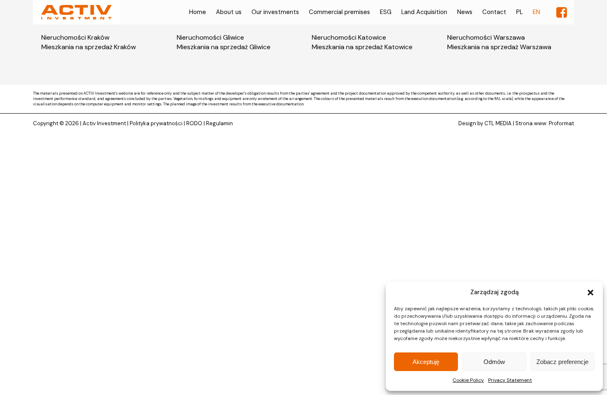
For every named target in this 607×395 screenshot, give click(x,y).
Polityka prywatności (156, 123)
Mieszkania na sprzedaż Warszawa (499, 47)
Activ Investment (104, 123)
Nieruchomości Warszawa (486, 37)
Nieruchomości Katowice (349, 37)
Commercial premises (339, 12)
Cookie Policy (468, 380)
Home (197, 12)
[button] (590, 292)
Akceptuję (426, 361)
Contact (494, 12)
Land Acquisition (424, 12)
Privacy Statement (510, 380)
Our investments (275, 12)
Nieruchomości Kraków (75, 37)
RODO (194, 123)
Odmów (494, 361)
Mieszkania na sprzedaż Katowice (362, 47)
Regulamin (219, 123)
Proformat (561, 123)
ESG (385, 12)
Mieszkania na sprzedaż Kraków (88, 47)
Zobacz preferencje (562, 361)
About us (229, 12)
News (464, 12)
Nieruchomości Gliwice (210, 37)
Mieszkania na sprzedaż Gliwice (223, 47)
